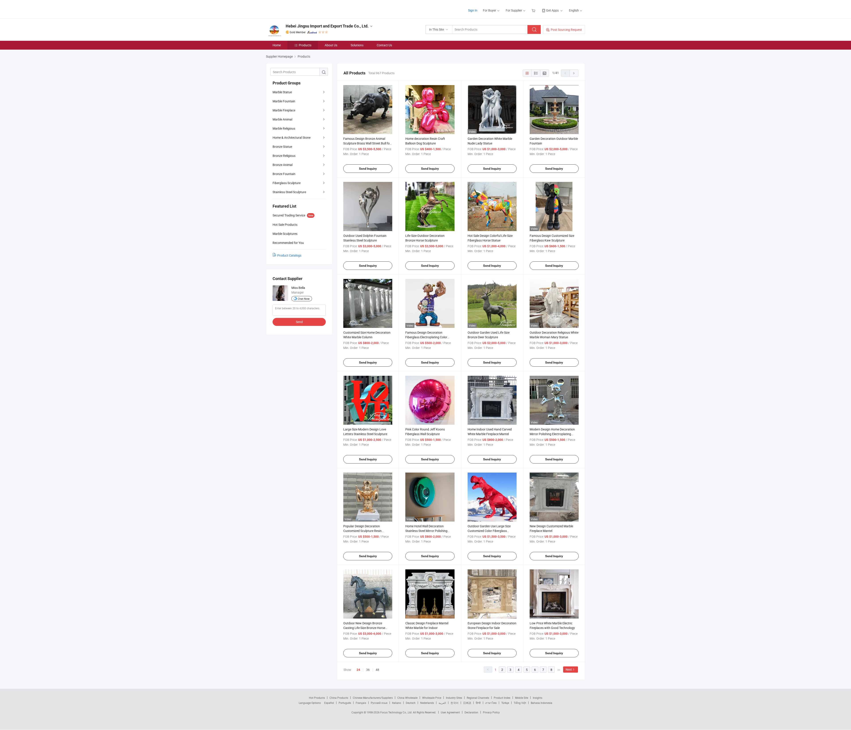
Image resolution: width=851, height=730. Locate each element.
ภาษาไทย (491, 703)
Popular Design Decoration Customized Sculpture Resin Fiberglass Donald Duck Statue (364, 530)
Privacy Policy (491, 712)
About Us (331, 45)
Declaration (471, 712)
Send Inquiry (368, 168)
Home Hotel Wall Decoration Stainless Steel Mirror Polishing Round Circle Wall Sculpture (426, 530)
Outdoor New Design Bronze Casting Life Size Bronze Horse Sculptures (364, 628)
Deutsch (411, 703)
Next (569, 669)
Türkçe (505, 703)
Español (329, 703)
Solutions (357, 45)
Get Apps (552, 10)
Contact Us (384, 45)
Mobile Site (521, 697)
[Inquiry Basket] (534, 10)
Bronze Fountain (284, 174)
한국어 (455, 703)
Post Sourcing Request (566, 29)
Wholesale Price (431, 697)
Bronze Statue (282, 146)
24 (358, 670)
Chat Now (304, 298)
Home (277, 45)
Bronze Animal (283, 165)
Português (345, 703)
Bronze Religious (284, 156)
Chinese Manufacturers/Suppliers (373, 697)
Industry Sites (454, 697)
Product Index (502, 697)
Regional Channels (478, 697)
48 (377, 670)
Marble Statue (282, 92)
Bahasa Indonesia (541, 703)
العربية (442, 703)
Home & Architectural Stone (291, 137)
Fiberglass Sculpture (287, 183)
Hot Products (317, 697)
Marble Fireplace (284, 110)
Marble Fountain (284, 101)
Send (299, 322)
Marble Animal (282, 119)
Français (361, 703)
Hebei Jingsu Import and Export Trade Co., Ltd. (327, 26)
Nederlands (427, 703)
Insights (537, 697)
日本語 (467, 703)
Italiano (396, 703)
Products (305, 45)
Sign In (472, 10)
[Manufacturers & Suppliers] (294, 9)
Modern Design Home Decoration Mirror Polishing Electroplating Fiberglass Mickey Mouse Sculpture (554, 434)
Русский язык (379, 703)
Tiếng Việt (520, 703)
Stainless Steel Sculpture (289, 192)
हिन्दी (478, 703)
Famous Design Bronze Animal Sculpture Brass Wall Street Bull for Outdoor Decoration (367, 143)
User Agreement (450, 712)
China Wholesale (407, 697)
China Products (339, 697)
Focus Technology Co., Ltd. (396, 712)
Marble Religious (284, 128)
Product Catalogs (289, 255)
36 (368, 670)
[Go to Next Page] (574, 73)
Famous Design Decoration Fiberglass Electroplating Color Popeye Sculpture (426, 337)
